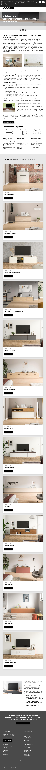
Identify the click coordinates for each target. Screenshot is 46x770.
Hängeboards (27, 748)
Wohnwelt (5, 751)
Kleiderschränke (27, 750)
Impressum (5, 761)
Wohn (6, 44)
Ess (8, 44)
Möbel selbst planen (13, 28)
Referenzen (5, 750)
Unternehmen (6, 747)
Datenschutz (11, 761)
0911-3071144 (28, 737)
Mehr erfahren (8, 740)
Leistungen (5, 748)
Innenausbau (5, 754)
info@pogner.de (28, 740)
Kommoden (26, 751)
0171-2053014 (31, 739)
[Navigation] (41, 8)
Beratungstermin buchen (23, 723)
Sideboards (21, 28)
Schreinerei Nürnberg (7, 746)
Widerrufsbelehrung (23, 761)
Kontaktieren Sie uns (9, 122)
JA (40, 2)
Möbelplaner (5, 753)
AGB (17, 761)
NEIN (43, 2)
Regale (25, 753)
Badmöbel (26, 746)
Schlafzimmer (15, 44)
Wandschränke (27, 755)
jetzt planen (9, 197)
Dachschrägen (27, 747)
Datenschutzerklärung (4, 4)
